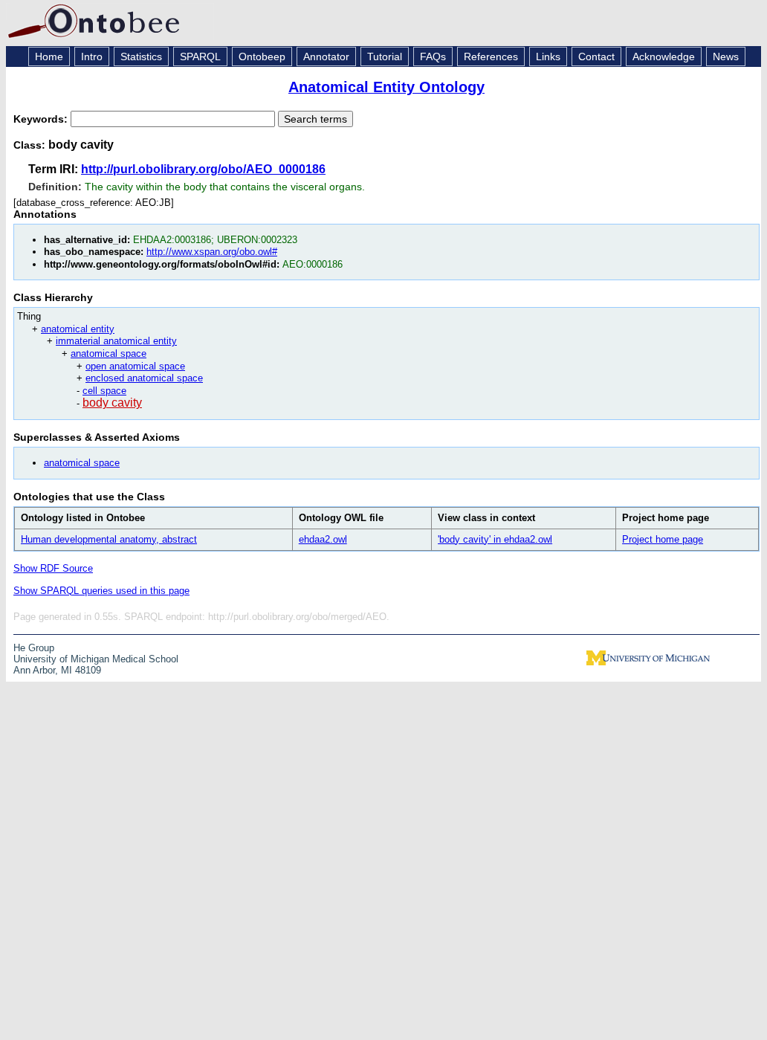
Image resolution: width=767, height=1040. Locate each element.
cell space (104, 390)
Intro (92, 56)
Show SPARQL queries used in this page (101, 590)
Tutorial (384, 56)
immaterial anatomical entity (116, 340)
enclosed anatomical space (144, 378)
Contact (596, 56)
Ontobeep (262, 56)
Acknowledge (663, 56)
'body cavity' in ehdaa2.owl (495, 539)
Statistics (141, 56)
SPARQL (200, 56)
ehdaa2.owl (323, 539)
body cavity (112, 402)
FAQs (433, 56)
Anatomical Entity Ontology (386, 87)
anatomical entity (77, 329)
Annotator (326, 56)
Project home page (662, 539)
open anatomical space (135, 366)
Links (548, 56)
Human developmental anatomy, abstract (109, 539)
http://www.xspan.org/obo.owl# (211, 251)
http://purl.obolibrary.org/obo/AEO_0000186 (203, 169)
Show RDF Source (53, 568)
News (726, 56)
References (491, 56)
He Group (33, 647)
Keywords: (42, 119)
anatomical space (108, 353)
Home (49, 56)
